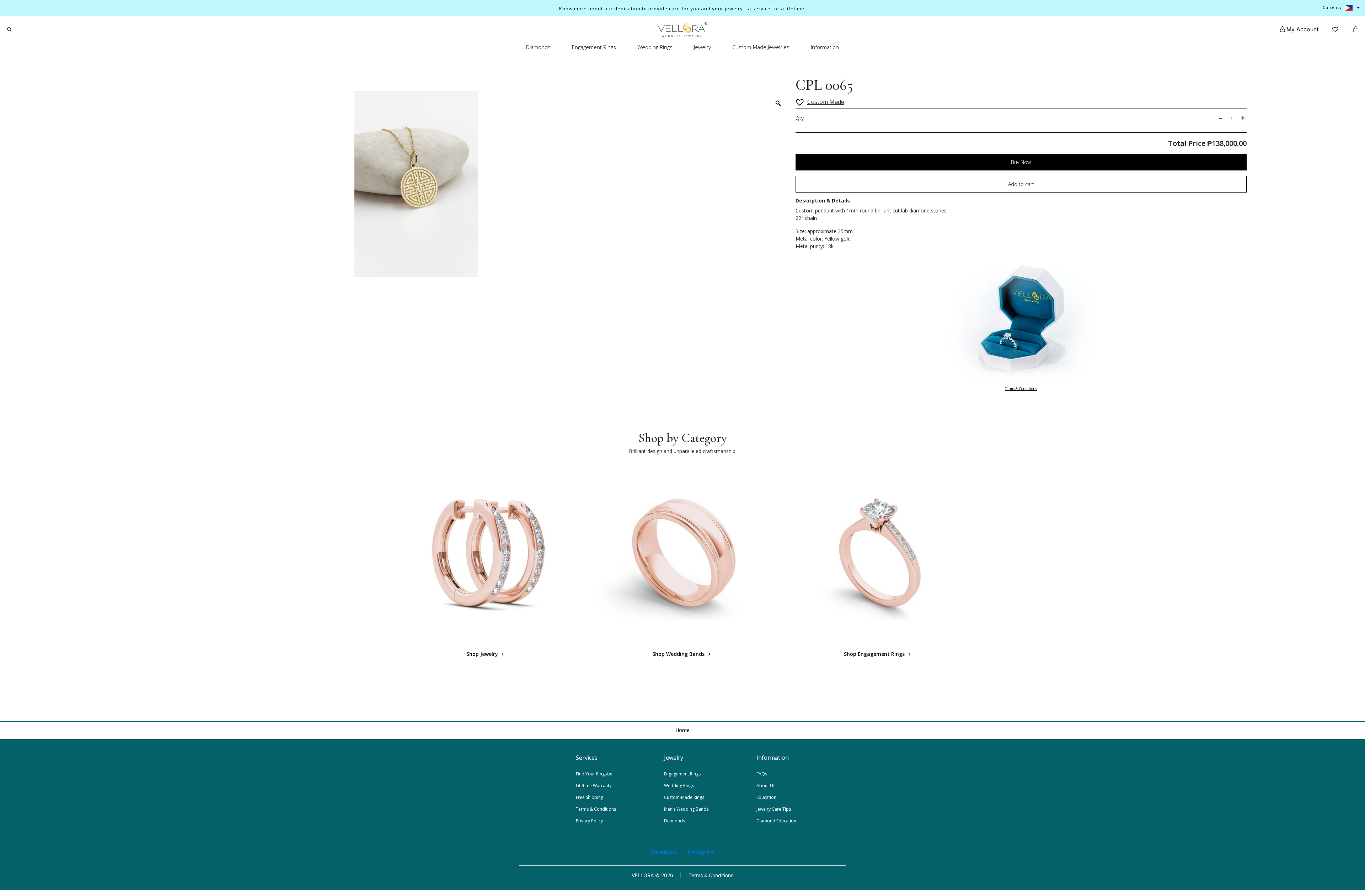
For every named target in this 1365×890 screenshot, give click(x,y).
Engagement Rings (594, 47)
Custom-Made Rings (684, 797)
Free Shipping (589, 797)
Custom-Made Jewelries (760, 47)
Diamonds (538, 47)
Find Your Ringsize (594, 774)
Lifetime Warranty (593, 786)
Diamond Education (776, 821)
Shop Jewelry (482, 654)
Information (825, 47)
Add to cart (1021, 184)
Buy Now (1021, 162)
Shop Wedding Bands (679, 654)
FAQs (761, 774)
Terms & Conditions (1021, 388)
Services (587, 758)
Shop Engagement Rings (875, 654)
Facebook (664, 851)
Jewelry (702, 47)
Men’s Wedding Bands (686, 809)
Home (682, 730)
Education (766, 797)
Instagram (701, 851)
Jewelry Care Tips (773, 809)
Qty (800, 118)
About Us (765, 786)
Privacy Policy (589, 821)
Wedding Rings (655, 47)
